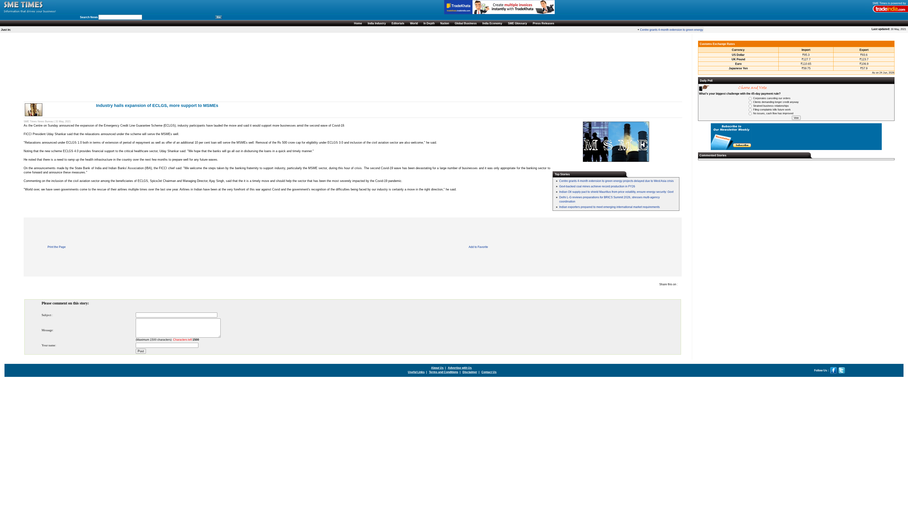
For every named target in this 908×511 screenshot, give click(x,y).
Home (358, 23)
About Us (437, 368)
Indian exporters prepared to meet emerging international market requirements (609, 207)
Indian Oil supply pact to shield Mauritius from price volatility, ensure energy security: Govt (616, 192)
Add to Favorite (478, 247)
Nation (444, 23)
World (414, 23)
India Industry (377, 23)
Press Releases (543, 23)
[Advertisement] (165, 67)
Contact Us (489, 372)
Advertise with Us (460, 368)
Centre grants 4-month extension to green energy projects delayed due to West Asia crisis (691, 29)
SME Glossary (517, 23)
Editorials (398, 23)
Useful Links (416, 372)
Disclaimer (470, 372)
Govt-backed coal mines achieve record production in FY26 (597, 186)
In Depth (429, 23)
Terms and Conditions (443, 372)
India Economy (492, 23)
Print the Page (57, 247)
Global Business (466, 23)
